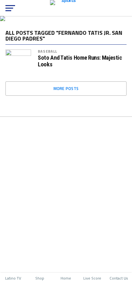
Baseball (47, 51)
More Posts (66, 88)
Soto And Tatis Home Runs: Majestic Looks (80, 61)
